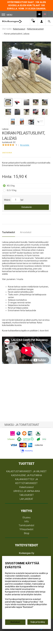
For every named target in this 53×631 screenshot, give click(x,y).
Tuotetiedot (8, 232)
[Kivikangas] (12, 21)
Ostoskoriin (26, 207)
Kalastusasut (26, 487)
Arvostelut (25, 232)
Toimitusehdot (26, 525)
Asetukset (15, 622)
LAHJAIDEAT (26, 498)
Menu (9, 15)
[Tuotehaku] (49, 21)
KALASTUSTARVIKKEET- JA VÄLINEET (26, 471)
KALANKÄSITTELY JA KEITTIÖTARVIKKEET (26, 481)
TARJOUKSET (26, 495)
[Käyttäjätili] (41, 21)
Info (26, 521)
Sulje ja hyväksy (37, 622)
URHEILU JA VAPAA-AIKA (26, 491)
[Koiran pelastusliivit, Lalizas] (26, 67)
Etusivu (26, 517)
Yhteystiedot (26, 529)
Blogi (26, 533)
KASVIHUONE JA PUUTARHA (26, 475)
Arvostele (25, 145)
